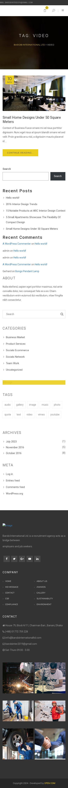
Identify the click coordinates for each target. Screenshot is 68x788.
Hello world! (12, 197)
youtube (54, 414)
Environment (44, 604)
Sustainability (45, 598)
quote (8, 414)
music (45, 404)
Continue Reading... (20, 152)
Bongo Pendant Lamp (27, 271)
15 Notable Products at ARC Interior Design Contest (35, 210)
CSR (7, 598)
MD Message (11, 587)
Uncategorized (14, 369)
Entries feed (13, 480)
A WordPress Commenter (17, 243)
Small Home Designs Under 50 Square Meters (32, 228)
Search (7, 169)
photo (57, 404)
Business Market (15, 337)
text (19, 414)
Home (8, 581)
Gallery (41, 593)
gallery (20, 404)
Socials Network (15, 356)
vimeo (41, 414)
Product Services (15, 343)
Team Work (12, 363)
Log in (9, 474)
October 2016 (13, 453)
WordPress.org (14, 493)
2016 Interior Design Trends (21, 204)
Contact (9, 593)
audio (8, 404)
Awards (41, 587)
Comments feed (15, 487)
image (32, 404)
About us (42, 581)
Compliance (11, 604)
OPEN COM (49, 783)
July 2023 (11, 441)
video (29, 414)
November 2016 (15, 447)
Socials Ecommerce (17, 350)
